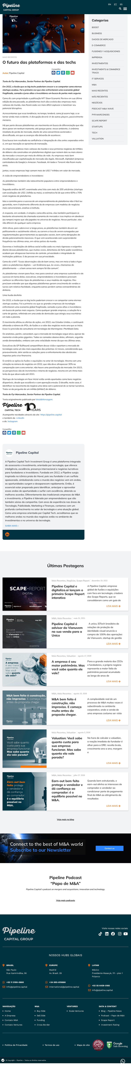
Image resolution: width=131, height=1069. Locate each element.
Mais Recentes (10, 57)
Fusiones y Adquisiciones (106, 51)
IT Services (98, 78)
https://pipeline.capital (51, 414)
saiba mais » (12, 525)
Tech (94, 132)
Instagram (13, 421)
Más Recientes (100, 96)
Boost (95, 27)
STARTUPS (97, 126)
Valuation (98, 138)
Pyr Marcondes (101, 114)
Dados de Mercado (102, 39)
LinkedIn (20, 418)
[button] (120, 8)
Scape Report (99, 120)
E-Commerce (99, 45)
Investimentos (100, 63)
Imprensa (97, 57)
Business (97, 33)
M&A (94, 84)
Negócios (97, 102)
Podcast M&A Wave (103, 108)
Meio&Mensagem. (44, 399)
